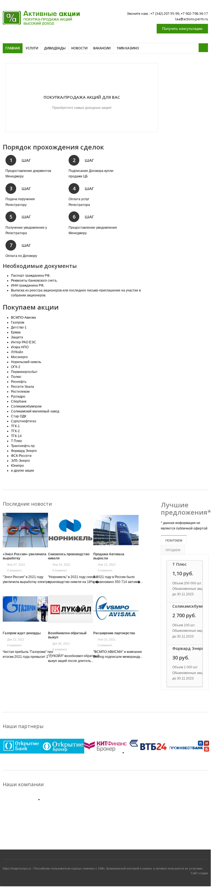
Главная (12, 48)
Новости (79, 48)
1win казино (127, 48)
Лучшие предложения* (186, 508)
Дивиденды (55, 48)
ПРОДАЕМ (172, 550)
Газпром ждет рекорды (22, 633)
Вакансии (102, 48)
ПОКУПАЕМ (173, 540)
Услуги (32, 48)
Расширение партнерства (114, 633)
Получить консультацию (182, 29)
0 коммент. (14, 570)
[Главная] (41, 18)
